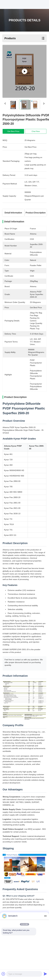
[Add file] (3, 974)
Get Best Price (13, 131)
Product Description (36, 213)
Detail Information (13, 213)
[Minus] (45, 915)
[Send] (45, 974)
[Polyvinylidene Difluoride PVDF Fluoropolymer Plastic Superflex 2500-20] (24, 71)
